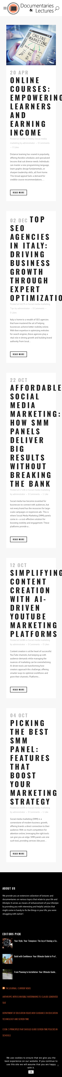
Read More (18, 192)
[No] (58, 1065)
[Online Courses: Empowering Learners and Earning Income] (31, 45)
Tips (12, 308)
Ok (31, 1072)
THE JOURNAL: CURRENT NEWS (18, 988)
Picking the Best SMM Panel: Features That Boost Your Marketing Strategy (34, 762)
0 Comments (44, 143)
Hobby (31, 138)
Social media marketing (39, 304)
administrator (28, 143)
